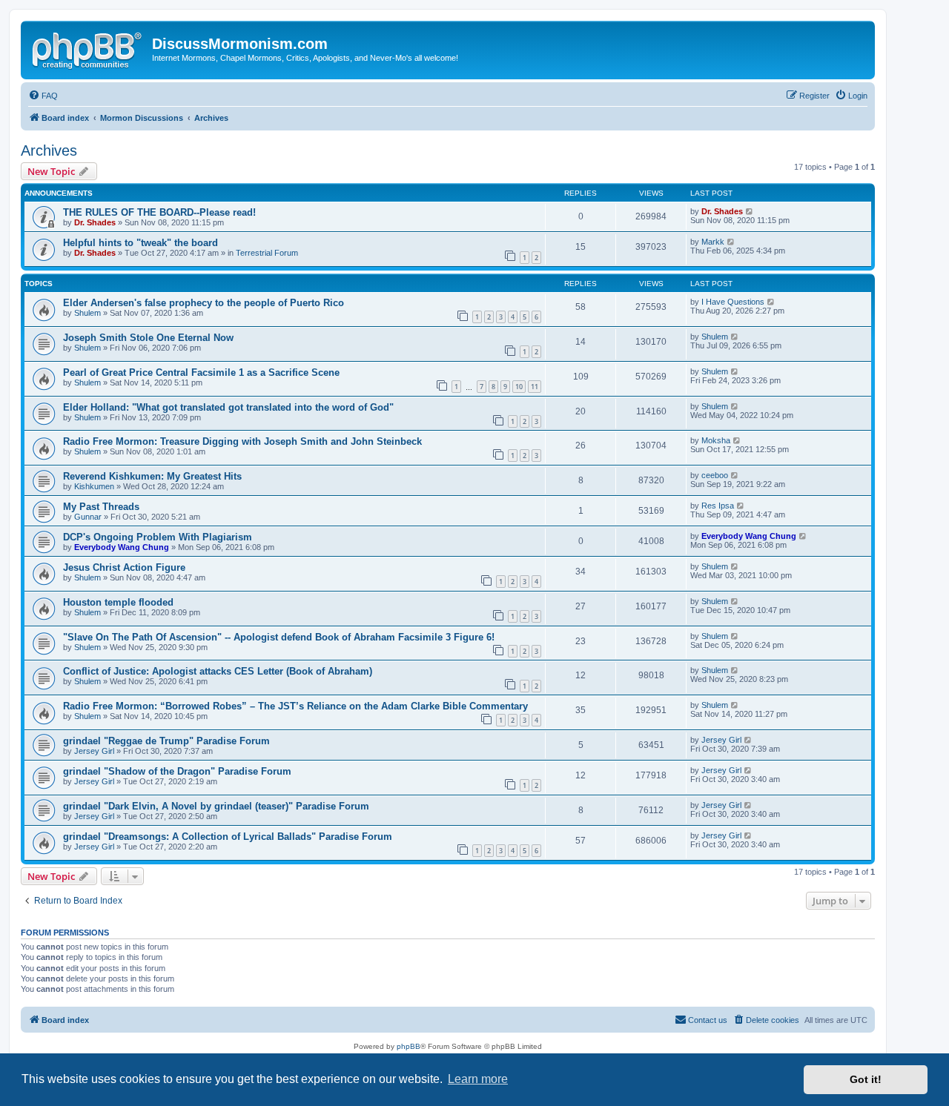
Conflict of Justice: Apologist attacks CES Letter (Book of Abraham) (217, 671)
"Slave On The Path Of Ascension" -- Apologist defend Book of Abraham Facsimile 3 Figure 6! (279, 637)
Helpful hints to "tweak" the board (140, 242)
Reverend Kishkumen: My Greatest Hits (152, 476)
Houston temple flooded (118, 602)
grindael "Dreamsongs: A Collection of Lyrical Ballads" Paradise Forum (227, 836)
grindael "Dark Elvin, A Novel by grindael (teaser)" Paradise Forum (216, 806)
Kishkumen (94, 486)
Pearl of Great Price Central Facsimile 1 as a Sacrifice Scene (201, 372)
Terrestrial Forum (267, 252)
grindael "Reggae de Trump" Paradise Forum (166, 740)
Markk (712, 241)
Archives (49, 150)
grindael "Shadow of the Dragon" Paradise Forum (177, 771)
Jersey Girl (94, 750)
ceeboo (714, 475)
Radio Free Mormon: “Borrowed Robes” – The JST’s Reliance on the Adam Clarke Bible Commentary (295, 706)
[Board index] (88, 48)
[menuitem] (43, 96)
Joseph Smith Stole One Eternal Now (148, 337)
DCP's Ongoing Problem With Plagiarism (157, 537)
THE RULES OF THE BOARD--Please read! (159, 212)
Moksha (715, 440)
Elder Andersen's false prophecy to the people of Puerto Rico (203, 302)
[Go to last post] (750, 211)
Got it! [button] (866, 1079)
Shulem (87, 312)
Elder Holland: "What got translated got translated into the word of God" (228, 407)
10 (519, 386)
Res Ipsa (717, 505)
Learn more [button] (478, 1079)
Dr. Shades (95, 222)
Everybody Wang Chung (121, 547)
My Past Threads (101, 506)
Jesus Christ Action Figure (124, 567)
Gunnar (88, 516)
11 (534, 386)
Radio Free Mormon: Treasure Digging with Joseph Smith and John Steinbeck (242, 441)
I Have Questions (732, 301)
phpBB (408, 1046)
